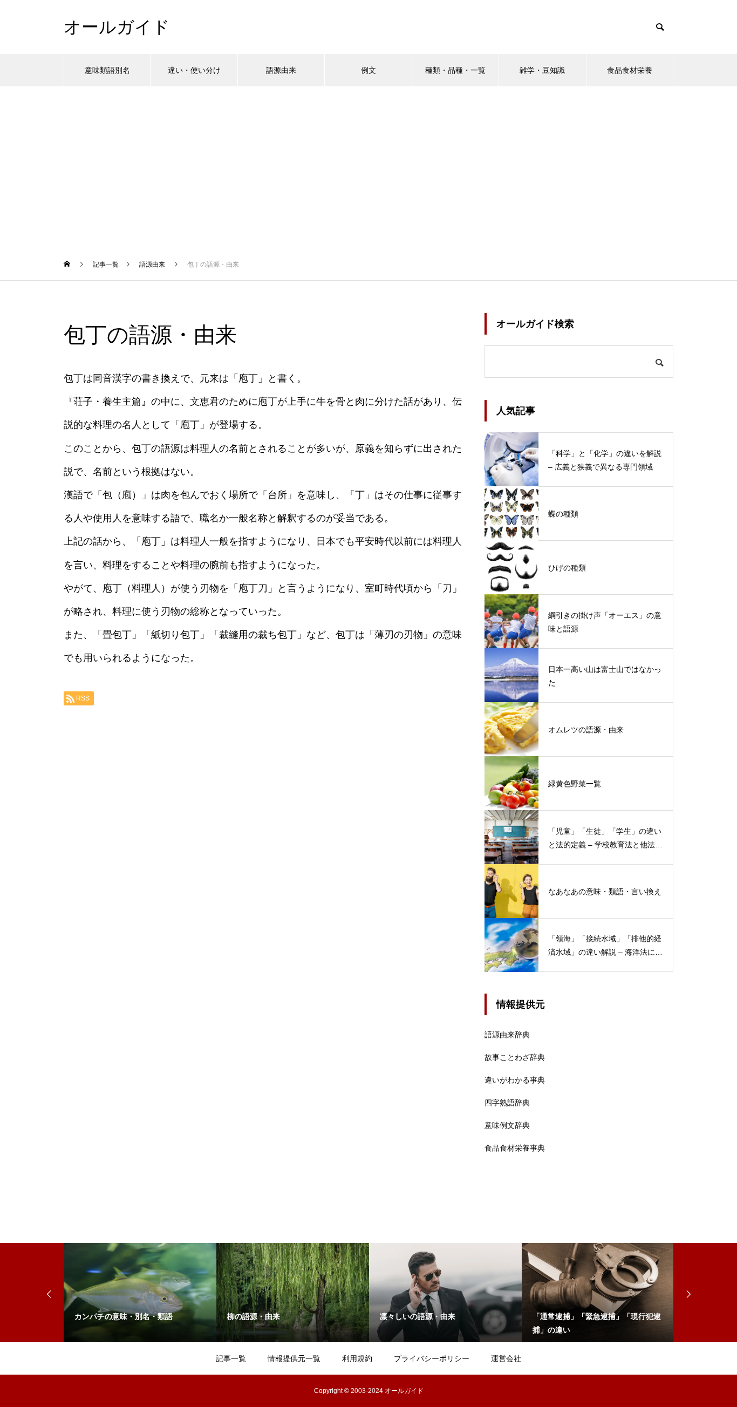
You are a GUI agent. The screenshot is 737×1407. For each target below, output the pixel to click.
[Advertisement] (368, 167)
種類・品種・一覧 (455, 70)
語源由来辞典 (507, 1034)
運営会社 (506, 1358)
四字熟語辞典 (507, 1102)
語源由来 (281, 70)
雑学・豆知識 (542, 70)
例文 (368, 70)
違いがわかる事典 (514, 1080)
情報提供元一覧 (294, 1358)
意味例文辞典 (507, 1125)
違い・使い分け (194, 70)
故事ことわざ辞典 (514, 1057)
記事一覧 (231, 1358)
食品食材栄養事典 (514, 1148)
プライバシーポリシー (431, 1358)
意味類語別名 (107, 70)
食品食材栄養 (629, 70)
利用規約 (357, 1358)
